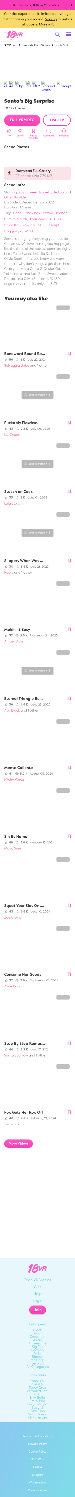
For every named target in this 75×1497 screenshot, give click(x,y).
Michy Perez (14, 779)
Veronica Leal (37, 1391)
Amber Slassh (15, 641)
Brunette (11, 225)
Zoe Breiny (13, 917)
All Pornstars (38, 1417)
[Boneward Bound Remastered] (37, 326)
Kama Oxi (37, 1381)
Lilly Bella (37, 1397)
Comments (48, 135)
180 (52, 219)
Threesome (37, 1343)
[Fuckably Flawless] (37, 395)
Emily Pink (38, 1401)
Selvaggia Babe (16, 365)
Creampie (37, 1336)
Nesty (8, 572)
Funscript (64, 135)
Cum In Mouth (15, 219)
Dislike (20, 135)
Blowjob (28, 225)
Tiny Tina (37, 1411)
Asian (37, 1340)
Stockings (32, 213)
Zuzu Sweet (28, 192)
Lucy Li (37, 1407)
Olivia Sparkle (15, 197)
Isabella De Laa (51, 192)
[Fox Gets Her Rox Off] (37, 1085)
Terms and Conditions (37, 1436)
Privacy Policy (37, 1444)
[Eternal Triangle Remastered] (37, 671)
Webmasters (37, 1482)
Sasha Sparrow (16, 1055)
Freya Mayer (37, 1404)
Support (37, 1475)
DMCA (37, 1467)
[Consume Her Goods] (37, 947)
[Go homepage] (15, 34)
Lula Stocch (13, 503)
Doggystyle (13, 231)
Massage (37, 1360)
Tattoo (48, 213)
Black (37, 1330)
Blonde (62, 213)
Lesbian (37, 1363)
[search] (57, 34)
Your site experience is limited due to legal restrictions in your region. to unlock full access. (37, 19)
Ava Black (12, 710)
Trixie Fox (11, 1124)
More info (47, 24)
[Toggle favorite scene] (69, 354)
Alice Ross (12, 986)
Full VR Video (22, 120)
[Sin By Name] (37, 809)
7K (60, 219)
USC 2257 (37, 1459)
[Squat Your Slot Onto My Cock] (37, 878)
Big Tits (37, 1346)
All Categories (37, 1366)
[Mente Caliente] (37, 740)
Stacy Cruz (37, 1387)
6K (40, 225)
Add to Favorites (33, 137)
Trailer (57, 120)
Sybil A (37, 1384)
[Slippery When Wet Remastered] (37, 533)
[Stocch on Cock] (37, 464)
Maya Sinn (12, 848)
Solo (37, 1353)
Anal (37, 1333)
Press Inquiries (37, 1490)
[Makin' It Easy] (37, 602)
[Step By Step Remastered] (37, 1016)
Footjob (37, 1350)
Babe (17, 213)
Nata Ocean (37, 1414)
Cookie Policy (37, 1451)
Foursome (38, 219)
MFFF (29, 231)
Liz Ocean (12, 434)
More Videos (19, 1143)
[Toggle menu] (68, 34)
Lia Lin (37, 1394)
